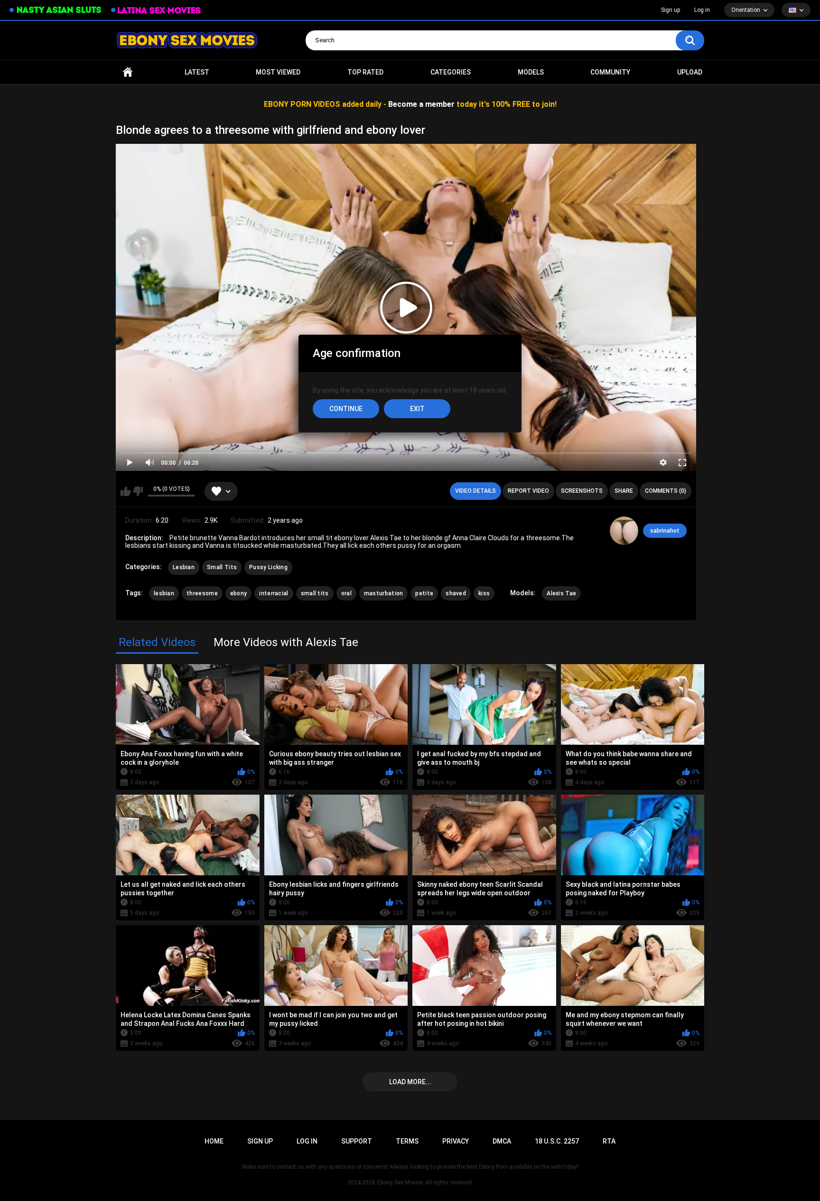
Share (624, 491)
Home (128, 72)
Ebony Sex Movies (400, 1182)
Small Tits (222, 567)
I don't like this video (138, 491)
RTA (609, 1141)
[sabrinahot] (624, 530)
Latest (197, 72)
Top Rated (365, 72)
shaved (456, 593)
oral (346, 593)
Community (610, 72)
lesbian (164, 593)
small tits (315, 593)
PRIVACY (455, 1141)
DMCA (502, 1141)
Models (531, 72)
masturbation (383, 593)
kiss (484, 593)
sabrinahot (665, 530)
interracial (273, 593)
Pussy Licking (268, 567)
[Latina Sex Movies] (156, 10)
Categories (450, 72)
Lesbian (184, 567)
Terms (407, 1141)
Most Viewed (278, 72)
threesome (202, 593)
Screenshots (582, 491)
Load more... (410, 1082)
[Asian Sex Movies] (55, 10)
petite (424, 593)
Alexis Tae (561, 593)
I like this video (125, 491)
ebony (238, 593)
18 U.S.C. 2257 (557, 1141)
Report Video (528, 491)
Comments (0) (665, 491)
